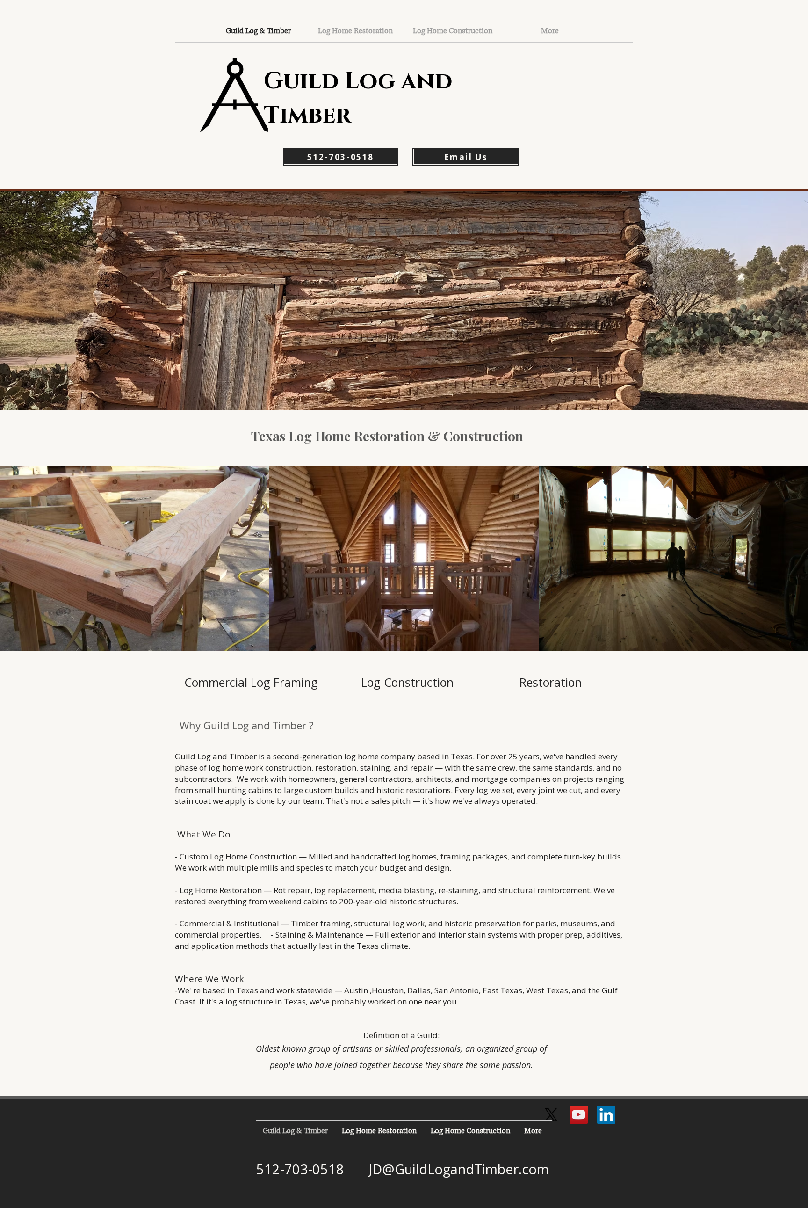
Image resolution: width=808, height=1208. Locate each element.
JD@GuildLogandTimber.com (458, 1169)
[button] (404, 300)
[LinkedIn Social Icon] (606, 1115)
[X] (551, 1115)
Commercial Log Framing (251, 682)
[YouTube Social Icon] (579, 1115)
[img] (134, 558)
